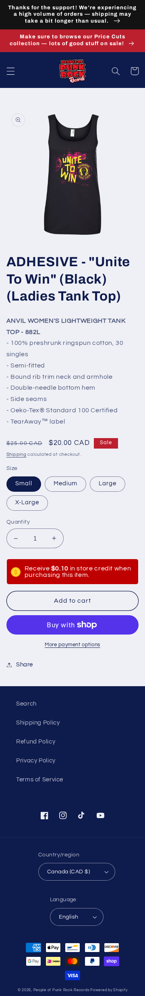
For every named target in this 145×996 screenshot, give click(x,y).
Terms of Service (39, 780)
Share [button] (24, 665)
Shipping (16, 454)
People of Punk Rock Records (61, 990)
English (69, 917)
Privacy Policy (36, 761)
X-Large (27, 502)
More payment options (72, 644)
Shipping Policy (38, 723)
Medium (65, 483)
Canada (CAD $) (68, 872)
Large (107, 483)
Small (23, 483)
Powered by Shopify (108, 990)
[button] (10, 71)
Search (26, 704)
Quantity (18, 522)
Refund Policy (35, 742)
